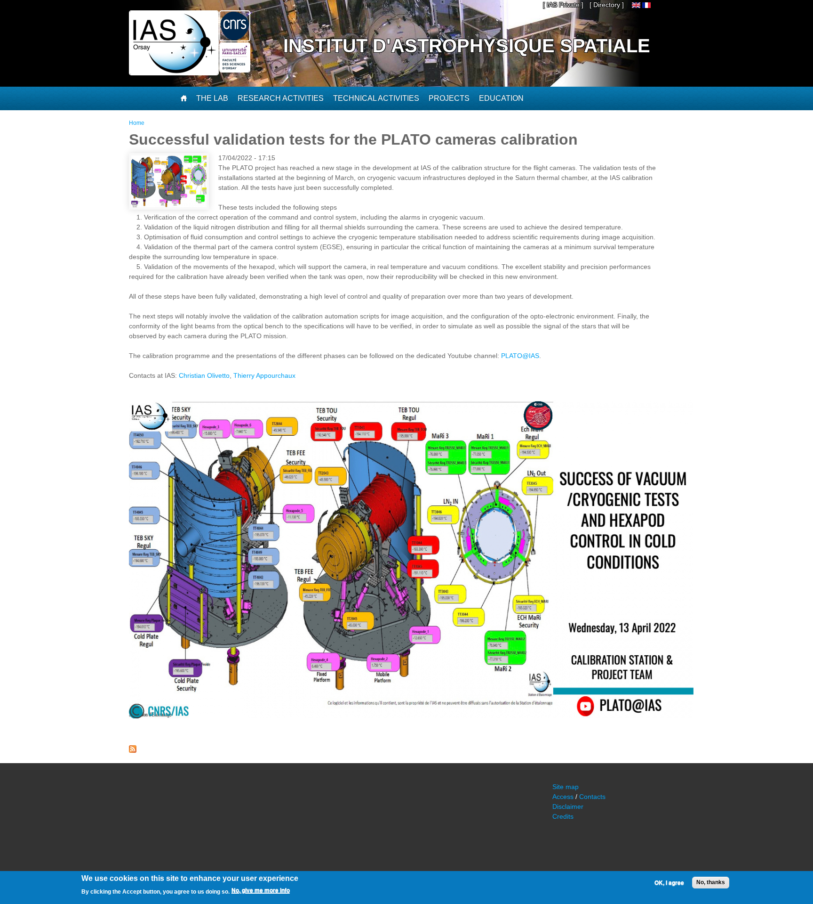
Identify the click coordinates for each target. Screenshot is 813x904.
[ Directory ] (607, 4)
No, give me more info (260, 890)
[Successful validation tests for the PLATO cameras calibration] (636, 5)
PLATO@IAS (520, 355)
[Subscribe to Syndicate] (132, 750)
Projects (449, 98)
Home (136, 123)
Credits (563, 816)
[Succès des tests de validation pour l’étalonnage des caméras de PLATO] (646, 5)
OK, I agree (669, 883)
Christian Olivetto (204, 375)
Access (563, 796)
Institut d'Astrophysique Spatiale (466, 46)
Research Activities (281, 98)
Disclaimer (567, 806)
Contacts (592, 796)
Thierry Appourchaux (264, 375)
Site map (565, 786)
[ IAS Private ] (563, 4)
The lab (212, 98)
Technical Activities (376, 98)
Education (501, 98)
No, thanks (710, 882)
